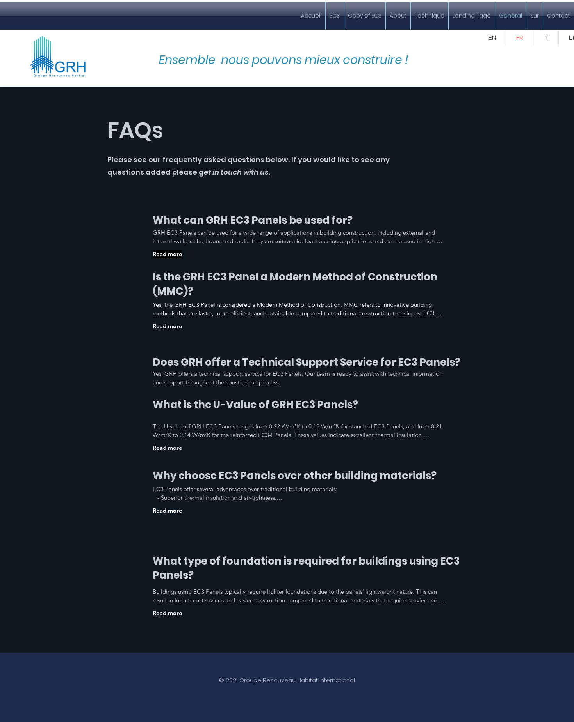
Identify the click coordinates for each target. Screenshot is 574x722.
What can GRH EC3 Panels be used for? (253, 220)
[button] (335, 16)
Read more (167, 254)
